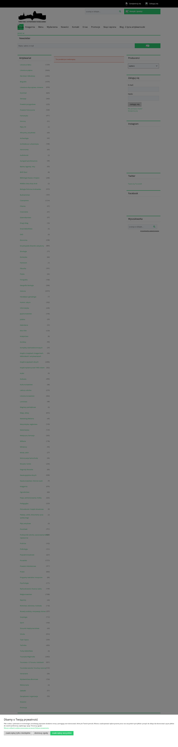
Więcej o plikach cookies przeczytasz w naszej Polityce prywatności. (26, 728)
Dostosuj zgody (41, 733)
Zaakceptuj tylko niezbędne (18, 733)
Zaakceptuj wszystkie (62, 733)
